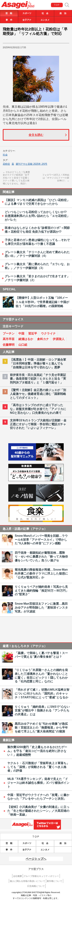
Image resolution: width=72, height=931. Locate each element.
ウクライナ (48, 333)
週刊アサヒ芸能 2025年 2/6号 (31, 164)
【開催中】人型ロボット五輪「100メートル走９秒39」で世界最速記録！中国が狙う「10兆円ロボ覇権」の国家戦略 (42, 302)
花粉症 (6, 164)
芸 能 (9, 13)
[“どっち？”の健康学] (36, 480)
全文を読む (36, 134)
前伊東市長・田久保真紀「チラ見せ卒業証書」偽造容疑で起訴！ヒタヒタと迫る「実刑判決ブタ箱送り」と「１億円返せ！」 (38, 378)
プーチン (9, 333)
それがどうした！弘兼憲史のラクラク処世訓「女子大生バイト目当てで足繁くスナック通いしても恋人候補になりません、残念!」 (16, 178)
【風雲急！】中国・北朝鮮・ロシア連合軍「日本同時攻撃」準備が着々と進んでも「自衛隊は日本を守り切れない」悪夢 (38, 363)
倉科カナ (43, 339)
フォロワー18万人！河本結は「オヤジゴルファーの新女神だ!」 (55, 178)
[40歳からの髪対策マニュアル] (36, 459)
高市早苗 (9, 339)
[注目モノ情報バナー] (36, 500)
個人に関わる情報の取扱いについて (27, 881)
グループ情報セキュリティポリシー (41, 876)
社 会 (45, 13)
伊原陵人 (59, 339)
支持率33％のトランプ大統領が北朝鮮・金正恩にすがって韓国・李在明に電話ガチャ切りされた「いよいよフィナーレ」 (38, 424)
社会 (5, 154)
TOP (57, 5)
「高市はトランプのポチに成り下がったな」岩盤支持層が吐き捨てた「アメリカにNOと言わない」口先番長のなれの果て (38, 408)
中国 (21, 333)
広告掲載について (36, 886)
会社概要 (17, 876)
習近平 (32, 333)
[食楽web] (36, 521)
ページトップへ (36, 858)
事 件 (9, 20)
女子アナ (27, 20)
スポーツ (27, 13)
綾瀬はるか (25, 339)
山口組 (22, 344)
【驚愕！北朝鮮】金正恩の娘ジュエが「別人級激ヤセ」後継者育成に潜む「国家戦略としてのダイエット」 (38, 393)
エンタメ (45, 20)
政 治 (63, 13)
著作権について (54, 881)
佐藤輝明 (9, 344)
